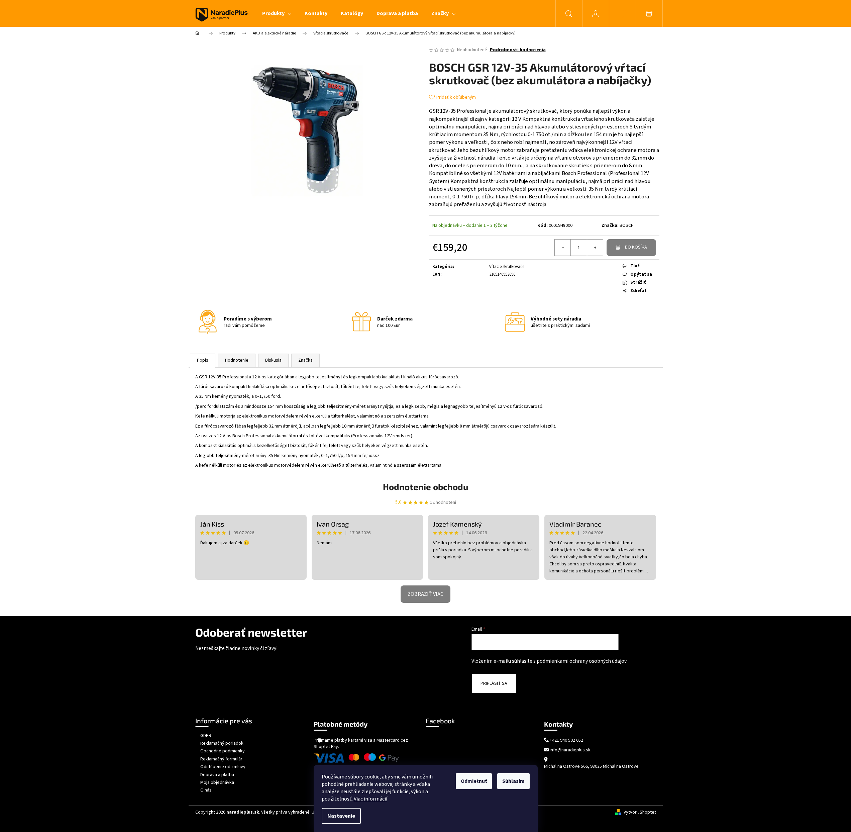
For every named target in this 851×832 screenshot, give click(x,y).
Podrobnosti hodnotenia (518, 50)
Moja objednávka (217, 782)
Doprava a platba (217, 774)
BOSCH (627, 225)
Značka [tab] (305, 360)
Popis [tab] (202, 360)
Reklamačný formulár (221, 759)
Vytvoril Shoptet (640, 812)
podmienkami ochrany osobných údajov (582, 661)
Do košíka (636, 247)
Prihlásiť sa (494, 683)
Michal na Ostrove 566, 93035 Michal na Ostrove (591, 766)
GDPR (205, 735)
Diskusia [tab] (273, 360)
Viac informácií (370, 799)
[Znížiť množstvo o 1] (563, 248)
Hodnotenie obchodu (425, 486)
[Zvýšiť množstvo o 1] (595, 248)
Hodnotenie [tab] (236, 360)
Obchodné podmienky (222, 751)
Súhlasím (513, 781)
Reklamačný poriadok (221, 743)
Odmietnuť (474, 781)
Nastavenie (341, 816)
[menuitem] (276, 13)
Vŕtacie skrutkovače (506, 267)
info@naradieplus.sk (570, 750)
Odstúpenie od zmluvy (222, 766)
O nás (206, 790)
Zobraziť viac (425, 594)
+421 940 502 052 (566, 740)
